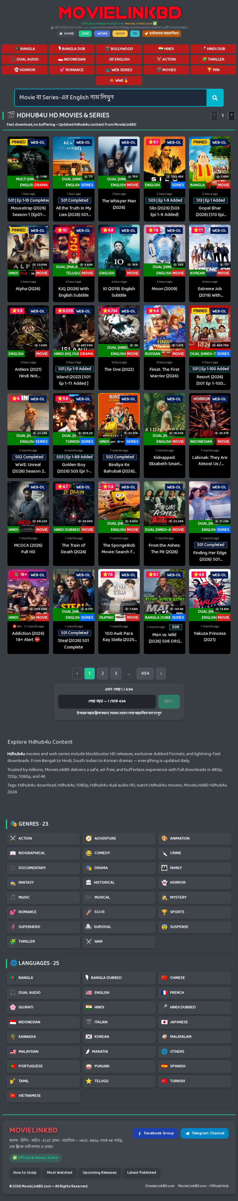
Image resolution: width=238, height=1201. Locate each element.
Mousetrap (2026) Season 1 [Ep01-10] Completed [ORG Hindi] (28, 211)
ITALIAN (97, 1022)
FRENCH (172, 992)
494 (145, 673)
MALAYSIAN (24, 1051)
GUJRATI (21, 1007)
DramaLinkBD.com (159, 1186)
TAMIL (19, 1081)
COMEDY (98, 853)
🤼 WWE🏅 (119, 80)
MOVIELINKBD (33, 1131)
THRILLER (22, 942)
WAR (94, 942)
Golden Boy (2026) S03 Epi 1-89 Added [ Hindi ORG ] (73, 468)
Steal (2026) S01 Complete (74, 644)
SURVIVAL (98, 927)
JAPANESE (174, 1022)
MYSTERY (174, 897)
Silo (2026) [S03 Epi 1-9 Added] (164, 211)
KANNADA (23, 1037)
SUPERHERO (25, 927)
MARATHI (97, 1051)
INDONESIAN (25, 1022)
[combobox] (110, 97)
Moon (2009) (164, 289)
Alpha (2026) (28, 289)
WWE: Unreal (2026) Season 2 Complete (28, 468)
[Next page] (231, 116)
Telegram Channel (208, 1133)
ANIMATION (175, 838)
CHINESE (173, 978)
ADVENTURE (101, 838)
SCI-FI (95, 912)
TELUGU (97, 1081)
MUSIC (20, 897)
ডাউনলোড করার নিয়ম (163, 34)
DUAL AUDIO (25, 992)
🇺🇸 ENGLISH (119, 59)
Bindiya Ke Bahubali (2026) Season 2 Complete (119, 468)
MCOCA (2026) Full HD (28, 549)
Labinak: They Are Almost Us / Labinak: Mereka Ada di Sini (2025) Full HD (209, 461)
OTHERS (172, 1051)
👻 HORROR (24, 70)
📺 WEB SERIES (119, 70)
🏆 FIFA (213, 70)
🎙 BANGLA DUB (72, 49)
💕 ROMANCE (72, 70)
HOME (69, 34)
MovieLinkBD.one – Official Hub (203, 1186)
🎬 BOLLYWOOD (119, 49)
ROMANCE (23, 912)
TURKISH (173, 1081)
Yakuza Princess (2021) (210, 637)
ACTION (21, 838)
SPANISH (173, 1066)
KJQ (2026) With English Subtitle (73, 292)
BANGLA (21, 978)
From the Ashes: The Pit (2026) (164, 549)
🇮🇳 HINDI (166, 49)
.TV (135, 34)
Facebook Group (159, 1133)
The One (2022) (119, 370)
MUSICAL (98, 897)
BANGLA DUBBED (104, 978)
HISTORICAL (100, 883)
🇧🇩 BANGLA (25, 49)
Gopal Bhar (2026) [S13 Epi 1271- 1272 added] (209, 211)
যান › (169, 701)
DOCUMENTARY (28, 868)
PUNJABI (97, 1066)
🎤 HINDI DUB (213, 49)
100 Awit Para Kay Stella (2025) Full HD (119, 637)
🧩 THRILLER (213, 59)
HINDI (95, 1007)
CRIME (171, 853)
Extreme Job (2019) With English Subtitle (210, 292)
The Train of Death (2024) (73, 549)
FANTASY (22, 883)
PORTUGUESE (26, 1066)
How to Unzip (25, 1172)
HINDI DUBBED (178, 1007)
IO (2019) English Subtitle (119, 292)
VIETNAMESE (25, 1095)
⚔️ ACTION (166, 59)
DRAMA (97, 868)
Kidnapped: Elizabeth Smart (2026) (164, 461)
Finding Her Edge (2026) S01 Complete (210, 556)
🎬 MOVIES (166, 70)
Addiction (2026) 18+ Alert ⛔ (28, 637)
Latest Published (141, 1172)
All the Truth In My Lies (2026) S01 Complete (73, 211)
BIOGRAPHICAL (27, 853)
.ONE (85, 34)
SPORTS (172, 912)
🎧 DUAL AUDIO (25, 59)
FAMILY (171, 868)
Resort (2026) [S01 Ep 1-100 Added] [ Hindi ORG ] (209, 380)
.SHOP (120, 34)
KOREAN (97, 1037)
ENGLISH (97, 992)
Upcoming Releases (100, 1172)
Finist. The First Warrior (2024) (164, 373)
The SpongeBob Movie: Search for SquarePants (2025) (119, 549)
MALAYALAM (176, 1037)
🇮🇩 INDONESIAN (72, 59)
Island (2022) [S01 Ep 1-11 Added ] (73, 380)
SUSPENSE (174, 927)
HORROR (173, 883)
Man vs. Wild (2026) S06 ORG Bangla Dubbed (164, 638)
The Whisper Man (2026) (119, 204)
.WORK (102, 34)
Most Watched (59, 1172)
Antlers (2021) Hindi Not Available (28, 373)
